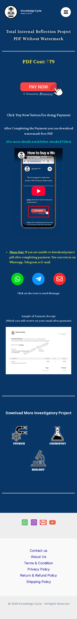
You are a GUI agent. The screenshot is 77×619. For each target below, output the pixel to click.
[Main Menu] (66, 12)
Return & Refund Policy (38, 575)
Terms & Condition (38, 563)
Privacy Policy (39, 569)
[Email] (43, 522)
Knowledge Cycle (31, 10)
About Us (38, 557)
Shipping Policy (38, 582)
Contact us (38, 550)
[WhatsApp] (24, 522)
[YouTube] (52, 522)
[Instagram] (34, 522)
